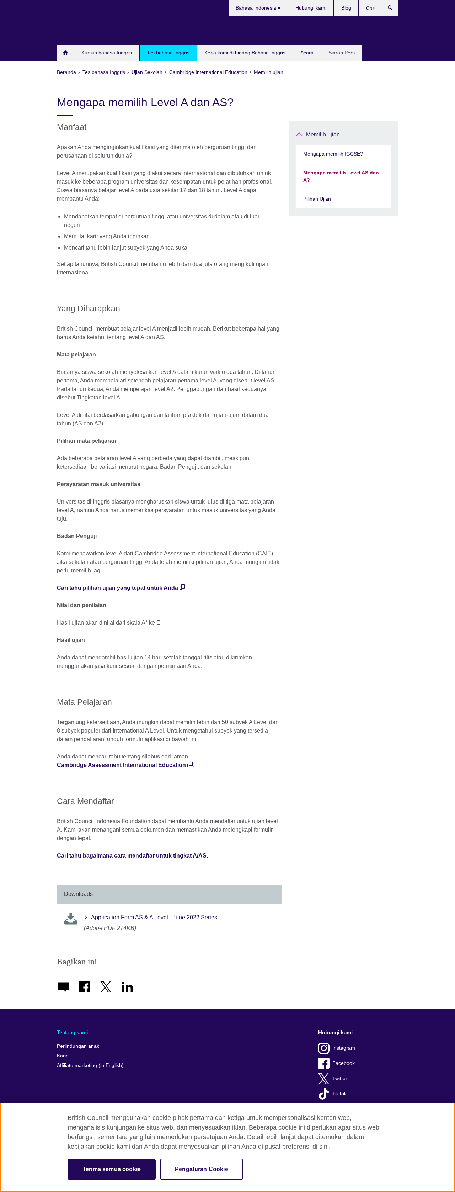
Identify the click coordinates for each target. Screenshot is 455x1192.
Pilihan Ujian (317, 199)
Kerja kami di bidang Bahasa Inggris (244, 52)
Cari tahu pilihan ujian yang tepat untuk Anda (117, 588)
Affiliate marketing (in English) (90, 1065)
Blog (346, 8)
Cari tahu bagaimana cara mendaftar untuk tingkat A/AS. (132, 856)
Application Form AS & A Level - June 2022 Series (154, 917)
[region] (227, 1147)
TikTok (339, 1093)
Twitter (339, 1078)
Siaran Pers (341, 52)
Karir (62, 1055)
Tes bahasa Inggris (168, 52)
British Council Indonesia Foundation (78, 30)
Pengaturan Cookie (201, 1169)
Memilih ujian (323, 134)
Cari (393, 9)
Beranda (65, 53)
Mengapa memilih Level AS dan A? (341, 176)
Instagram (343, 1048)
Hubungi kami (310, 8)
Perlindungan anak (78, 1046)
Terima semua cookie (111, 1169)
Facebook (343, 1063)
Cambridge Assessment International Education (121, 765)
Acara (307, 52)
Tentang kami (72, 1032)
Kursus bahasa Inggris (106, 52)
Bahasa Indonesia (257, 8)
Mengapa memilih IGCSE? (333, 154)
